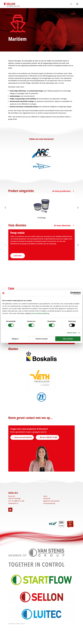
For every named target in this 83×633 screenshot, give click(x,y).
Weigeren (15, 339)
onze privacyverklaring (40, 313)
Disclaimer (47, 498)
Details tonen (72, 332)
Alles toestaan (68, 339)
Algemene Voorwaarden (51, 501)
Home (45, 496)
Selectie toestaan (42, 339)
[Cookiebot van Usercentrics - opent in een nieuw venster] (72, 293)
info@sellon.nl (13, 503)
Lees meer (18, 256)
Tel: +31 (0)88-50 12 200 (16, 501)
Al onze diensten (62, 225)
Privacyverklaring (49, 503)
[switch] (31, 325)
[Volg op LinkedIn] (10, 510)
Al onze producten (61, 191)
